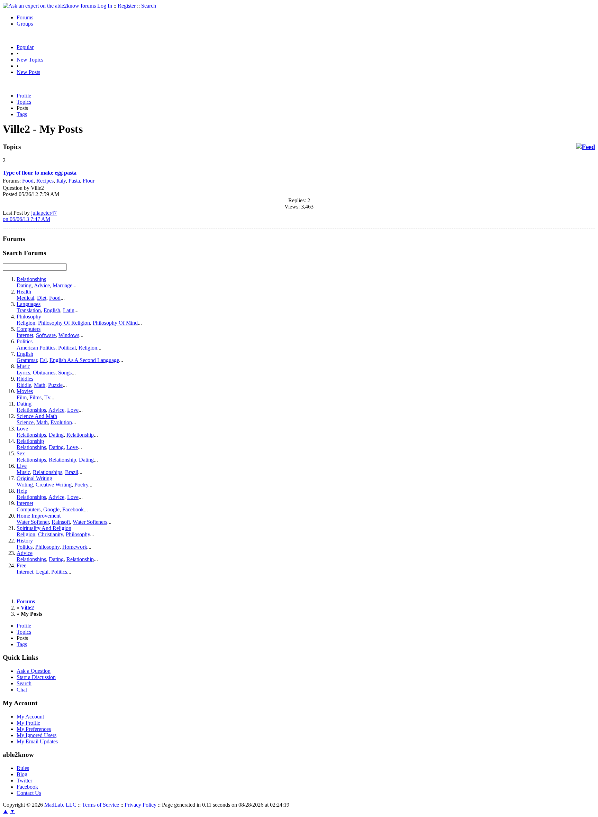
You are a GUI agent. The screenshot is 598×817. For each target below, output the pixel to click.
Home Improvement (39, 516)
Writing (25, 485)
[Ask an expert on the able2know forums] (49, 6)
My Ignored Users (36, 735)
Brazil (71, 472)
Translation (29, 310)
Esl (43, 360)
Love (73, 410)
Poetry (81, 485)
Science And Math (37, 416)
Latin (68, 310)
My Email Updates (37, 741)
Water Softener (33, 522)
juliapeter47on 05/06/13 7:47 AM (30, 216)
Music (23, 366)
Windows (68, 335)
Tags (22, 114)
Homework (74, 547)
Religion (26, 323)
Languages (28, 304)
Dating (24, 285)
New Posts (28, 72)
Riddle (24, 385)
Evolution (61, 422)
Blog (22, 774)
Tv (47, 397)
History (25, 541)
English (52, 310)
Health (24, 292)
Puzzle (55, 385)
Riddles (25, 379)
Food (28, 181)
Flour (88, 181)
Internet (25, 335)
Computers (28, 329)
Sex (21, 453)
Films (35, 397)
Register (127, 6)
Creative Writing (54, 485)
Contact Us (29, 793)
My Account (30, 716)
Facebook (73, 509)
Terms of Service (100, 805)
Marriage (62, 285)
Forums (25, 17)
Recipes (45, 181)
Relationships (31, 279)
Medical (25, 298)
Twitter (24, 780)
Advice (42, 285)
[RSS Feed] (585, 147)
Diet (41, 298)
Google (51, 509)
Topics (24, 102)
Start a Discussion (36, 677)
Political (67, 348)
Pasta (74, 181)
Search (148, 6)
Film (22, 397)
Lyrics (23, 372)
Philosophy (29, 316)
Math (39, 385)
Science (25, 422)
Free (21, 565)
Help (22, 491)
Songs (65, 372)
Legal (42, 572)
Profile (24, 96)
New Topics (30, 60)
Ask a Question (34, 671)
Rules (23, 768)
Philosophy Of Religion (64, 323)
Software (46, 335)
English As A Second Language (84, 360)
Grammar (27, 360)
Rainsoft (61, 522)
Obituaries (44, 372)
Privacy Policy (140, 805)
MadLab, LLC (60, 805)
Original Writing (34, 478)
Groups (25, 24)
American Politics (36, 348)
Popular (25, 47)
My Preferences (34, 729)
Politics (25, 341)
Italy (61, 181)
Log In (104, 6)
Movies (25, 391)
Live (22, 466)
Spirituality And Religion (44, 528)
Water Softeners (90, 522)
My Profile (28, 723)
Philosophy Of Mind (115, 323)
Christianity (50, 534)
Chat (22, 690)
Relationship (80, 435)
